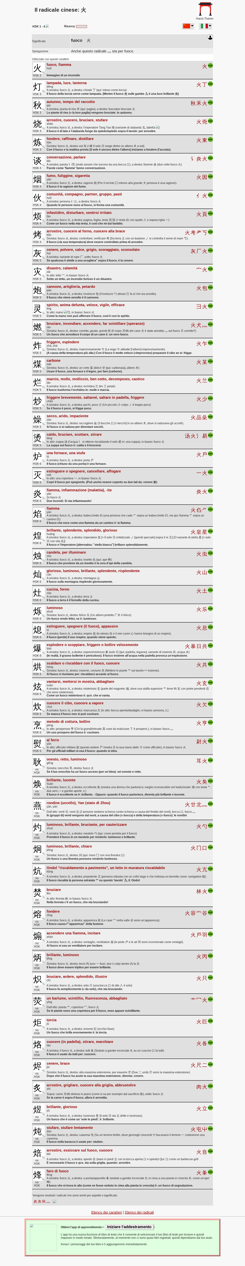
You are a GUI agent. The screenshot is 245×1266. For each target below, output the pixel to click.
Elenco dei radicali (139, 1212)
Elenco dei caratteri (106, 1212)
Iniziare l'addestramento (129, 1227)
